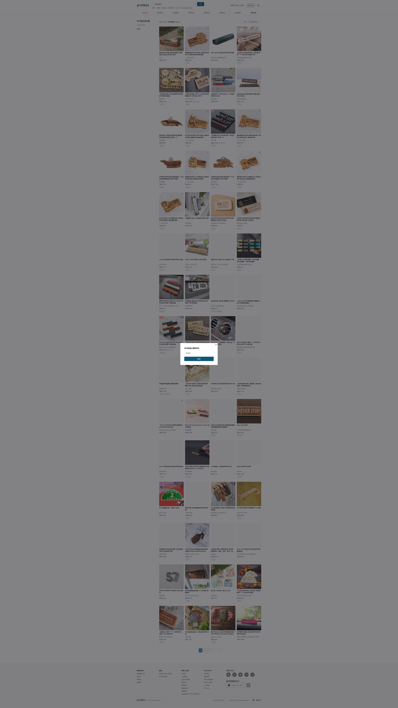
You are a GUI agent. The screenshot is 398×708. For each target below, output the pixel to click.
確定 (199, 359)
